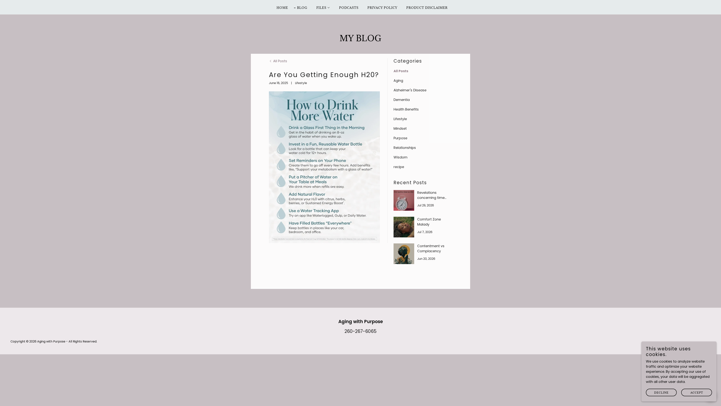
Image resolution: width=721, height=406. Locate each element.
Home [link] (282, 8)
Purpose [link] (400, 138)
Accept (696, 392)
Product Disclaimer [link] (427, 8)
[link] (278, 61)
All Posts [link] (401, 71)
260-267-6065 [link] (360, 331)
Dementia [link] (402, 99)
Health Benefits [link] (406, 109)
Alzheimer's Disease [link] (410, 90)
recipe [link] (399, 166)
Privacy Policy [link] (382, 8)
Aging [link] (398, 80)
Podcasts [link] (348, 8)
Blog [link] (302, 8)
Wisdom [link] (400, 157)
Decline (661, 392)
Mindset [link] (400, 128)
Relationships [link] (405, 147)
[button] (321, 7)
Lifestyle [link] (400, 119)
